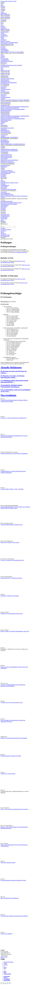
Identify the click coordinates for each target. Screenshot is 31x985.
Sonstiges (3, 90)
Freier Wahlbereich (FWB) (7, 194)
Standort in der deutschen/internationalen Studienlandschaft (15, 106)
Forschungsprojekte (5, 165)
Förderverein (4, 188)
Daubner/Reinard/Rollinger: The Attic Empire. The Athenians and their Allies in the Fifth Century (15, 507)
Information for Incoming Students (9, 204)
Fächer (2, 232)
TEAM (2, 33)
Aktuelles (3, 6)
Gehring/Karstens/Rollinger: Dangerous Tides (11, 524)
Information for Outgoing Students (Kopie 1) (11, 202)
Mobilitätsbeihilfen (5, 141)
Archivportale (4, 218)
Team (2, 54)
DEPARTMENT (5, 32)
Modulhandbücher (5, 130)
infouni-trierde (4, 956)
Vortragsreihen (4, 158)
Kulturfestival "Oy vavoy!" (7, 161)
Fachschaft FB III (5, 66)
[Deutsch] (3, 221)
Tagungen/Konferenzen (6, 157)
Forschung (3, 48)
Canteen (6, 964)
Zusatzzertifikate (4, 205)
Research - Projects (5, 41)
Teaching (3, 56)
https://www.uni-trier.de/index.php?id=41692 (13, 279)
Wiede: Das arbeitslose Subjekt (8, 862)
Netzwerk (3, 181)
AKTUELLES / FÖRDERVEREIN (9, 42)
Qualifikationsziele (5, 105)
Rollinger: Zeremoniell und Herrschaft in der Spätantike (14, 738)
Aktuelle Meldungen (11, 367)
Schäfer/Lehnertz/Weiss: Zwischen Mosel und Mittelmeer (14, 453)
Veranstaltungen (4, 152)
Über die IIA (4, 177)
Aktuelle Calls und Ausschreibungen (9, 150)
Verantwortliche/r (5, 142)
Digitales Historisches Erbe (7, 44)
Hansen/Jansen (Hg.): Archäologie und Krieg (11, 578)
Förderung (3, 184)
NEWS (2, 37)
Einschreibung (4, 125)
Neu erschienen (8, 395)
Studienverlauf (4, 121)
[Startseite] (8, 1)
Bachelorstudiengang (6, 102)
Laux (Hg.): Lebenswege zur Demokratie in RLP (12, 560)
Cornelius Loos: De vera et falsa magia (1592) (11, 702)
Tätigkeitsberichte (5, 185)
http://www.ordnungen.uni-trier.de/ (19, 252)
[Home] (3, 2)
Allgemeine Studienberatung (7, 78)
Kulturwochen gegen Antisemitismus (9, 160)
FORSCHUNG (4, 36)
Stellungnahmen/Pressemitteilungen (9, 149)
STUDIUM (3, 34)
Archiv (2, 12)
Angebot (3, 168)
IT (4, 966)
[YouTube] (6, 983)
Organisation (4, 86)
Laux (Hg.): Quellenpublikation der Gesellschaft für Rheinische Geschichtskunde (13, 685)
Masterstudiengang (5, 112)
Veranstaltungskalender (6, 154)
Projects (2, 57)
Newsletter (3, 176)
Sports (5, 967)
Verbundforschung (5, 216)
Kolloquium (3, 174)
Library (5, 963)
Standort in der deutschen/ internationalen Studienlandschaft (15, 116)
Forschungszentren (5, 214)
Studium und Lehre (5, 70)
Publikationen (4, 166)
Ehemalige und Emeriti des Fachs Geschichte (11, 65)
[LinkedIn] (10, 983)
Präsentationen (4, 49)
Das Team (3, 46)
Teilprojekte (3, 28)
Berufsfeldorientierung (6, 110)
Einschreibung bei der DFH (7, 128)
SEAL (2, 22)
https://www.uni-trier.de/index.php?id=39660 (13, 261)
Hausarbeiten (4, 206)
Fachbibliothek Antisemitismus (8, 172)
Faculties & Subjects (8, 962)
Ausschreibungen (5, 50)
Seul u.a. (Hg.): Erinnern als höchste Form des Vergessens (14, 809)
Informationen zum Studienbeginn (9, 82)
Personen (3, 26)
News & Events (4, 58)
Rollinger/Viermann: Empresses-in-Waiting (11, 755)
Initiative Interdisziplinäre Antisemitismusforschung (13, 144)
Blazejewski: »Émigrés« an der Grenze (10, 542)
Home (2, 5)
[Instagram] (8, 983)
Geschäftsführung (5, 60)
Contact (2, 958)
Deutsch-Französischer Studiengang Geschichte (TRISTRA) (15, 100)
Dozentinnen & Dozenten (7, 61)
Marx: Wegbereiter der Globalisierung (10, 898)
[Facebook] (2, 983)
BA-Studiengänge (5, 84)
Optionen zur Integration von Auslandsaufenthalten (13, 109)
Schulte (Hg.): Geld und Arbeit (8, 773)
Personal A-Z (4, 62)
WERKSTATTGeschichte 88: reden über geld (12, 613)
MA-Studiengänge (5, 92)
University (3, 228)
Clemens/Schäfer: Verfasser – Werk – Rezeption (12, 489)
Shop (5, 968)
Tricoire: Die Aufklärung (6, 933)
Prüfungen (3, 88)
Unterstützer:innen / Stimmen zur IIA (9, 182)
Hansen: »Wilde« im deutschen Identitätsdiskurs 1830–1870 (15, 631)
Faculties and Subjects (6, 229)
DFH (2, 124)
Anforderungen (4, 134)
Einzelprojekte (4, 217)
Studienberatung (4, 76)
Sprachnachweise (5, 80)
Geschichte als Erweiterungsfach (8, 189)
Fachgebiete (3, 20)
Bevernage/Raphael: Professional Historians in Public (13, 880)
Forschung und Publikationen (8, 162)
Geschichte (3, 233)
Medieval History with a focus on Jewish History (12, 52)
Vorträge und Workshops (6, 170)
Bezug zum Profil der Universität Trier (10, 108)
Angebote (3, 136)
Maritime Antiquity (5, 29)
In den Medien (4, 186)
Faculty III (3, 231)
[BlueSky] (4, 983)
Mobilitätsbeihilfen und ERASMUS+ (9, 137)
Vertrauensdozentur (5, 81)
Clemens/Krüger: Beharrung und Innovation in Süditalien (14, 916)
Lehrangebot (4, 129)
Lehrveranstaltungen (5, 89)
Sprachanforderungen (6, 132)
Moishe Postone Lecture (6, 156)
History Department (5, 14)
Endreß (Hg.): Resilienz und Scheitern (10, 595)
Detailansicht (4, 13)
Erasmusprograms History (7, 201)
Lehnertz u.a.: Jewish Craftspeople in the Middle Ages (13, 418)
